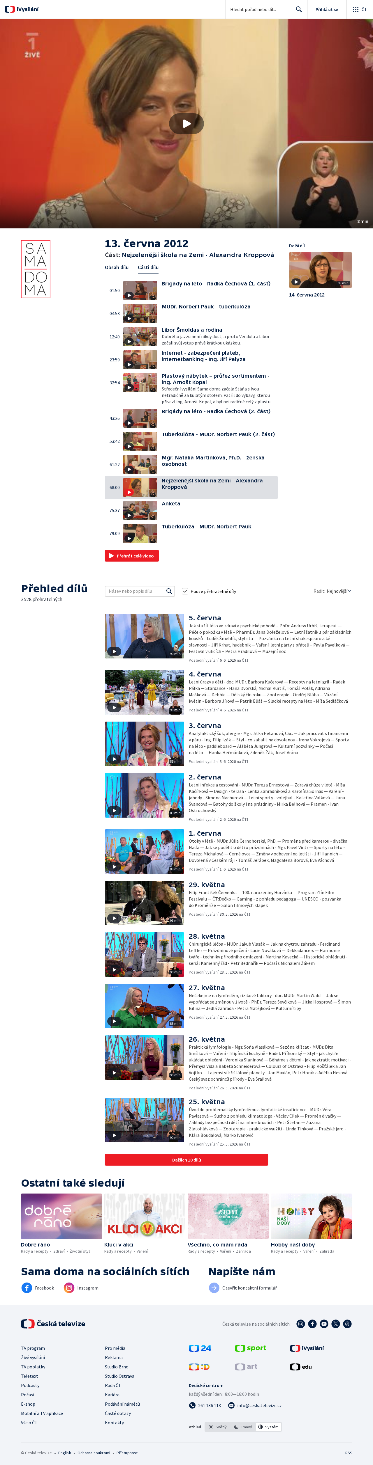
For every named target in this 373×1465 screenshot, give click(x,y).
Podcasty (30, 1385)
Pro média (115, 1348)
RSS (348, 1452)
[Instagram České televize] (300, 1324)
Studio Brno (117, 1367)
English (64, 1452)
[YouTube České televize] (324, 1324)
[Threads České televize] (347, 1324)
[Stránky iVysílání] (307, 1350)
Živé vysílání (33, 1357)
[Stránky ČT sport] (250, 1350)
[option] (217, 1427)
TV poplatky (33, 1367)
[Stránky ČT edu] (301, 1369)
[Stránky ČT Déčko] (199, 1369)
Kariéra (112, 1394)
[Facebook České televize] (312, 1324)
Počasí (27, 1394)
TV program (33, 1348)
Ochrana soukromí (94, 1452)
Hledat (299, 9)
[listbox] (243, 1427)
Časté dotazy (118, 1413)
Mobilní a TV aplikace (42, 1413)
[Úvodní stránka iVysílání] (27, 9)
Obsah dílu (117, 267)
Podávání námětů (122, 1404)
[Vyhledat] (169, 591)
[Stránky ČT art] (246, 1369)
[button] (186, 123)
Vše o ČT (29, 1422)
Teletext (29, 1376)
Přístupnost (127, 1452)
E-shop (28, 1404)
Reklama (114, 1357)
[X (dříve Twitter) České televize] (335, 1324)
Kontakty (114, 1422)
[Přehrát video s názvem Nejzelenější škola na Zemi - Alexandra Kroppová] (186, 123)
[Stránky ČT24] (200, 1350)
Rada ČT (113, 1385)
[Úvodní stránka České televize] (53, 1324)
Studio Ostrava (119, 1376)
